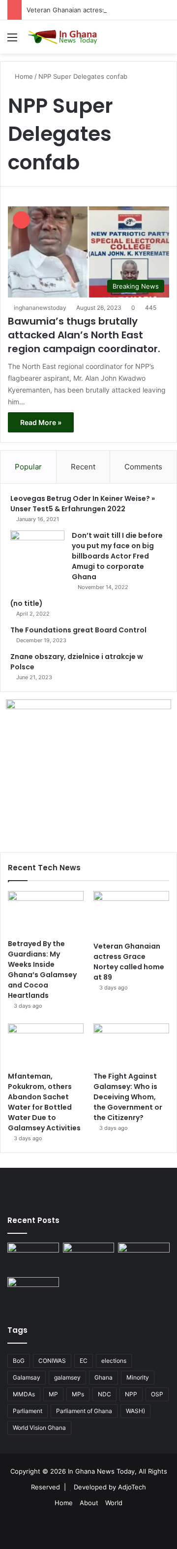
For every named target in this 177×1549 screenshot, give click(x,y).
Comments (143, 466)
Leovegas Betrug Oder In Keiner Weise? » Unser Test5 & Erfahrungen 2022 (82, 504)
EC (84, 1360)
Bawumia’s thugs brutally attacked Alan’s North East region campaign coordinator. (84, 335)
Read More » (40, 422)
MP (53, 1394)
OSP (157, 1394)
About (89, 1503)
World (113, 1503)
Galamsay (26, 1377)
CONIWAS (52, 1360)
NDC (104, 1394)
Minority (137, 1377)
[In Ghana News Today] (64, 37)
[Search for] (165, 41)
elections (113, 1360)
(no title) (26, 603)
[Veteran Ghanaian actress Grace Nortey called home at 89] (131, 913)
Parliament (27, 1411)
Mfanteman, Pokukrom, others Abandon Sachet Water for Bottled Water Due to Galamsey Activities (44, 1102)
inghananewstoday (40, 307)
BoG (19, 1360)
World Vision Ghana (39, 1427)
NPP (131, 1394)
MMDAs (24, 1394)
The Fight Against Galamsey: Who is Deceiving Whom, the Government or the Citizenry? (127, 1096)
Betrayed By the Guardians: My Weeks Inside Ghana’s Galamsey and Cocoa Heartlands (42, 969)
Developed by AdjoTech (110, 1487)
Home (23, 76)
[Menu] (12, 41)
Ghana (103, 1377)
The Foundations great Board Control (78, 630)
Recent (83, 466)
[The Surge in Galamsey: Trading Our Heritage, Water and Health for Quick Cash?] (33, 1257)
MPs (78, 1394)
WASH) (135, 1411)
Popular (28, 466)
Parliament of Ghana (84, 1411)
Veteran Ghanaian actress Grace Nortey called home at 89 (128, 961)
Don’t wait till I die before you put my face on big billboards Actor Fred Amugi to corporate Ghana (117, 556)
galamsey (67, 1377)
